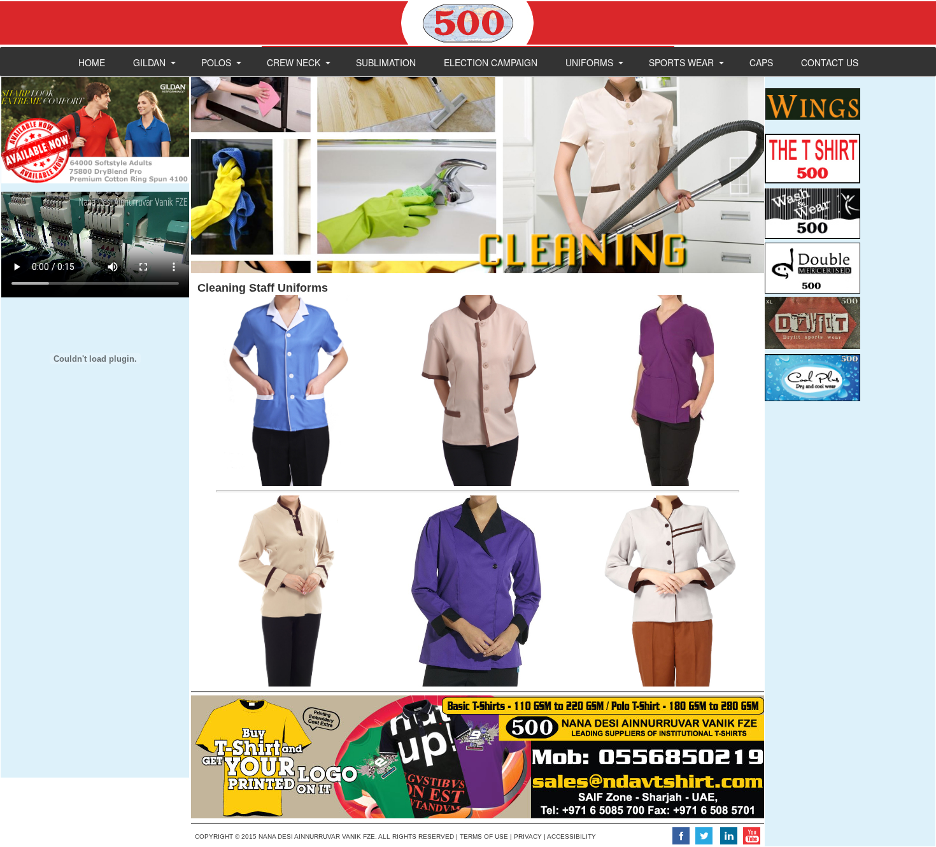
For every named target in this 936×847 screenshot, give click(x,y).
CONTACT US (829, 62)
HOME (91, 62)
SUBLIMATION (386, 62)
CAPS (761, 62)
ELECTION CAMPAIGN (490, 62)
